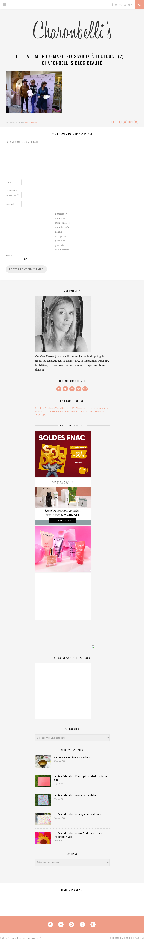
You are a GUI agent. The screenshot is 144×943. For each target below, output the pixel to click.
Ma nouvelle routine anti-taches (72, 757)
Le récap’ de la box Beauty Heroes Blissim (77, 814)
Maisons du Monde (94, 411)
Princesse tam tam (62, 411)
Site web (10, 204)
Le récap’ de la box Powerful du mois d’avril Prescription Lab (78, 835)
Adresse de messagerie (12, 193)
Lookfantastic (97, 408)
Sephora (50, 408)
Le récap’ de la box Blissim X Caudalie (75, 795)
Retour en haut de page (126, 938)
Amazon (78, 411)
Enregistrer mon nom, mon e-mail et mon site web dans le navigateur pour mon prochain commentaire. (62, 231)
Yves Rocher (63, 408)
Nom (9, 182)
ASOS (48, 411)
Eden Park (40, 414)
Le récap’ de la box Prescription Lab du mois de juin (80, 778)
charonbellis (31, 122)
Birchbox (39, 408)
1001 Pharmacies (79, 408)
